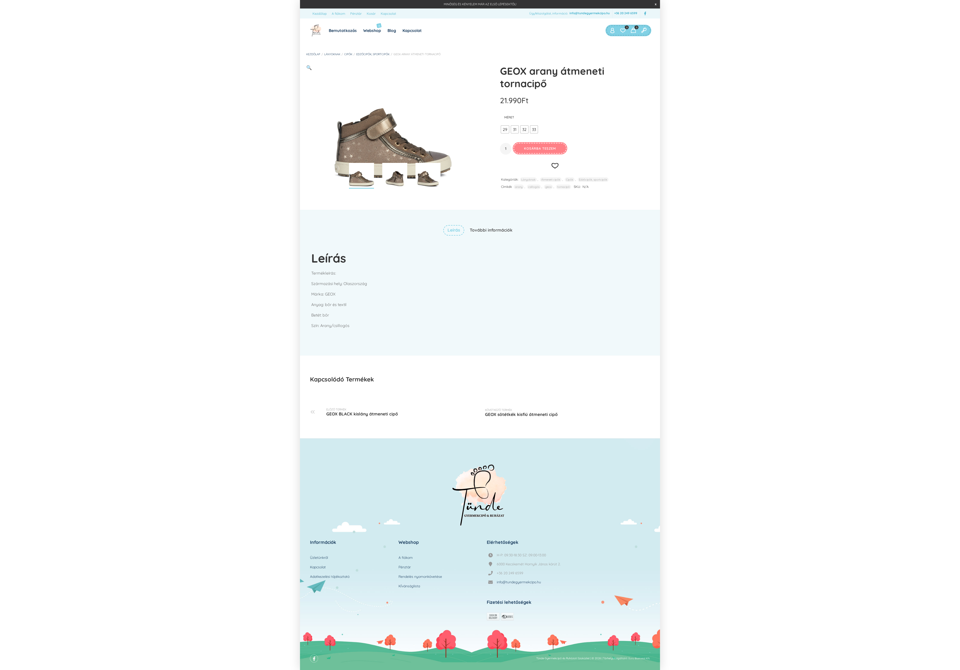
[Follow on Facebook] (645, 13)
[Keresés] (644, 30)
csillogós (534, 187)
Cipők (348, 54)
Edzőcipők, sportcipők (373, 54)
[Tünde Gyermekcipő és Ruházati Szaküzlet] (316, 30)
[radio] (505, 129)
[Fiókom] (612, 30)
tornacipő (563, 187)
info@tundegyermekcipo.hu (590, 13)
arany (518, 187)
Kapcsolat (388, 13)
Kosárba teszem (540, 148)
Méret (509, 117)
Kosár (371, 13)
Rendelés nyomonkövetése (420, 576)
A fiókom (338, 13)
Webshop (372, 28)
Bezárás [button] (656, 4)
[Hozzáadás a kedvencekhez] (555, 165)
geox (548, 187)
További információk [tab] (491, 230)
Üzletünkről (319, 557)
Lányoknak (332, 54)
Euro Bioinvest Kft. (639, 658)
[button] (309, 67)
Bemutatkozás (343, 30)
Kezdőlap (319, 13)
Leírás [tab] (454, 230)
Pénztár (356, 13)
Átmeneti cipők (550, 179)
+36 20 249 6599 (625, 13)
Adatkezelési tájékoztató (330, 576)
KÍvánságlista (409, 586)
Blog (392, 30)
